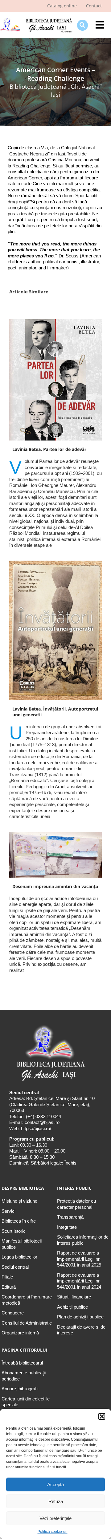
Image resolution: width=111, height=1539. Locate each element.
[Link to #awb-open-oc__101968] (82, 25)
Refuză (55, 1501)
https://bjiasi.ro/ (36, 1128)
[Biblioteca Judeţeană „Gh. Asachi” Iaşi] (36, 19)
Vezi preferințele (55, 1518)
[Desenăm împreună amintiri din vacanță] (55, 855)
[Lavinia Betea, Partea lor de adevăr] (55, 380)
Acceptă (55, 1484)
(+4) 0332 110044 (43, 1116)
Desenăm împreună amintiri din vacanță (55, 886)
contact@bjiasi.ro (42, 1122)
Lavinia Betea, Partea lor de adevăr (49, 449)
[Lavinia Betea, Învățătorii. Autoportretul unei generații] (55, 630)
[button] (102, 1416)
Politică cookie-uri (53, 1531)
